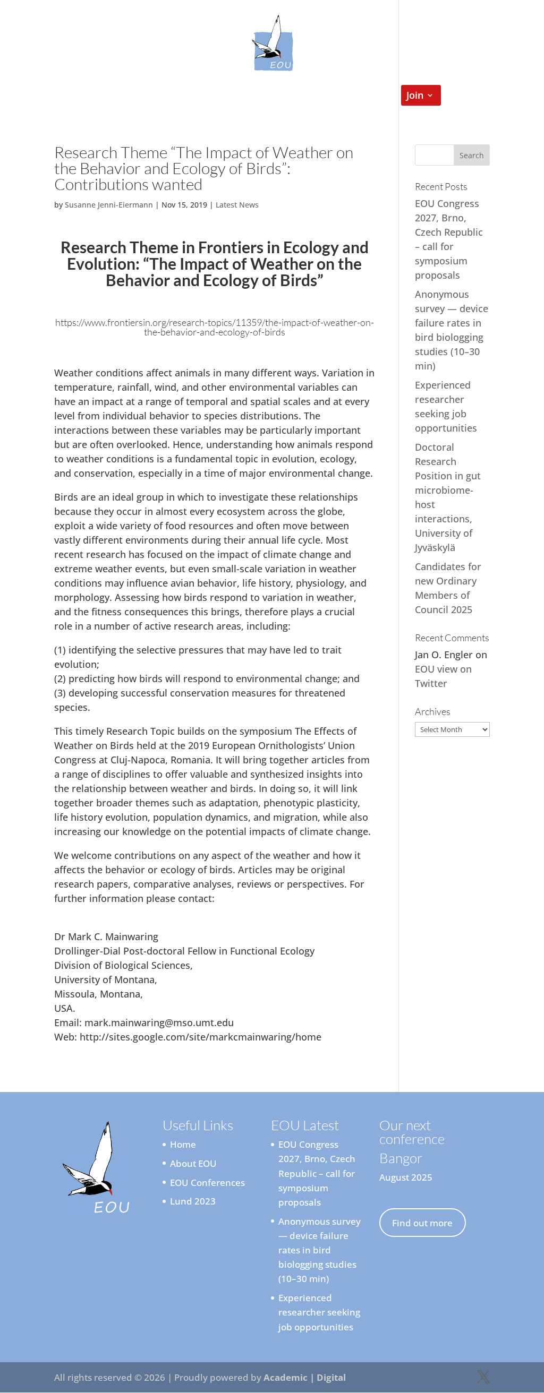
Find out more (422, 1223)
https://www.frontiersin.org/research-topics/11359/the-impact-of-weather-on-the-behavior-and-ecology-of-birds (214, 327)
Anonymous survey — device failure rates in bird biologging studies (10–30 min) (319, 1250)
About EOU (193, 1163)
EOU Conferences (336, 96)
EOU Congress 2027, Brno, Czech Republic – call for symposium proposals (316, 1173)
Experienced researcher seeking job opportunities (319, 1312)
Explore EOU (150, 96)
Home (93, 96)
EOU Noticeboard (243, 96)
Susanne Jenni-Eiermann (109, 205)
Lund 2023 (193, 1201)
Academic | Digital (305, 1377)
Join (414, 96)
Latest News (237, 205)
